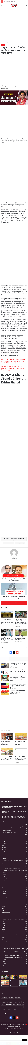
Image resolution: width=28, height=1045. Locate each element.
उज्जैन (3, 904)
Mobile (4, 893)
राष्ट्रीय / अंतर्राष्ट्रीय (5, 931)
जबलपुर (4, 925)
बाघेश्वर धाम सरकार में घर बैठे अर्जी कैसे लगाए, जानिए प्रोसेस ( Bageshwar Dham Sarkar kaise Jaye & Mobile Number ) (13, 361)
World (4, 876)
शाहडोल (4, 959)
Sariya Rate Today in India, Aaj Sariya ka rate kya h (14, 934)
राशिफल (3, 929)
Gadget (4, 891)
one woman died (8, 543)
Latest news (17, 997)
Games (5, 881)
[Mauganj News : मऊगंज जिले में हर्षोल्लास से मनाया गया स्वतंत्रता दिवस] (21, 736)
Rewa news (12, 1006)
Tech (3, 887)
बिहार (3, 914)
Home (3, 42)
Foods (5, 878)
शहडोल (3, 968)
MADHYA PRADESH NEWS (15, 999)
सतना (4, 961)
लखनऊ (3, 937)
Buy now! (22, 1028)
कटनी (3, 910)
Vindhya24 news (17, 1009)
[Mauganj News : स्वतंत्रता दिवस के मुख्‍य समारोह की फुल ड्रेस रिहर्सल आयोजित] (7, 751)
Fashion (4, 851)
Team (12, 1028)
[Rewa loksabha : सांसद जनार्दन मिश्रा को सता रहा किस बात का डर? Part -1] (5, 671)
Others (3, 882)
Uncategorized (5, 897)
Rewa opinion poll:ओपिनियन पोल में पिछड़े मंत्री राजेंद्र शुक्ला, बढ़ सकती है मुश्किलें (18, 685)
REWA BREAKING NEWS (10, 1004)
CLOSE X (24, 1040)
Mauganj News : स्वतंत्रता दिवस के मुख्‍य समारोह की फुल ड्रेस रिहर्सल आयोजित (6, 758)
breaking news (4, 997)
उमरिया (3, 908)
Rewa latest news (20, 1004)
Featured (4, 845)
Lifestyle (4, 849)
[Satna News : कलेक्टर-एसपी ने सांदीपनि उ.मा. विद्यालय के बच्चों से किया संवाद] (23, 987)
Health (4, 856)
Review (3, 885)
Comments (22, 659)
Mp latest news (5, 1002)
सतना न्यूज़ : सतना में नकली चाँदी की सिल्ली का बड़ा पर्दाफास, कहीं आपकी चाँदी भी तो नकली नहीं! (7, 639)
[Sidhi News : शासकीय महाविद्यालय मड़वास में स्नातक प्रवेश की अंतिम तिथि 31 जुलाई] (7, 614)
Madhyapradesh (5, 999)
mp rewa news (17, 1002)
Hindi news (11, 997)
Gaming (4, 836)
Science (4, 874)
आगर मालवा (4, 902)
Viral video (4, 899)
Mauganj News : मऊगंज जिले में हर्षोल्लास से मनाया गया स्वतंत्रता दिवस (20, 743)
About (8, 1028)
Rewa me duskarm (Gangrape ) (11, 955)
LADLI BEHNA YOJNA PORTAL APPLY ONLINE (13, 919)
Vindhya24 (10, 1009)
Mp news (11, 1002)
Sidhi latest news (19, 1006)
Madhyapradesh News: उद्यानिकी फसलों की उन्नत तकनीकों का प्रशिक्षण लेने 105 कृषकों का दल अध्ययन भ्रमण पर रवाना (21, 622)
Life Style (4, 847)
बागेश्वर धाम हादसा (20, 543)
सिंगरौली (4, 963)
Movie (4, 839)
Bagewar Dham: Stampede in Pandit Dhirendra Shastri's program (14, 539)
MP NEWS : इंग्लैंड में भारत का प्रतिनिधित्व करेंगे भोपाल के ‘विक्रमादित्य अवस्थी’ (20, 638)
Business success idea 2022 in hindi (12, 868)
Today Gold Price (7, 830)
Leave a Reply (14, 602)
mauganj (5, 941)
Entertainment (5, 834)
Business (5, 866)
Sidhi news (4, 1009)
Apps (4, 889)
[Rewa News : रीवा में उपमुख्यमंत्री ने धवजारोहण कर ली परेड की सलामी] (7, 736)
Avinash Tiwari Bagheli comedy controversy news (16, 948)
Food (4, 853)
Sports (4, 843)
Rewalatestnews (5, 1006)
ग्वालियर (4, 923)
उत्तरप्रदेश (3, 906)
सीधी (3, 966)
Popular (4, 659)
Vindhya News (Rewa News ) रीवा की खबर (13, 957)
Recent (13, 659)
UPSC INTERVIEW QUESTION (10, 832)
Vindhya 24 (5, 86)
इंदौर (3, 921)
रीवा (3, 946)
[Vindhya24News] (14, 6)
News (3, 863)
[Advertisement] (14, 24)
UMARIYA (5, 944)
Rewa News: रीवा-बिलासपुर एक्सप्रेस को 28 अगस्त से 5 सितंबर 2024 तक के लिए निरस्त (18, 665)
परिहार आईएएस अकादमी (6, 912)
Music (4, 841)
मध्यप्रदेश (7, 42)
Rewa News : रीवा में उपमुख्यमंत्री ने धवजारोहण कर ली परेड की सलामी (6, 743)
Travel (4, 858)
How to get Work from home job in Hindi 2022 (15, 870)
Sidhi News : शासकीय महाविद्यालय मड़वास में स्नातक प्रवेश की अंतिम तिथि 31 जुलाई (7, 621)
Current (3, 824)
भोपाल (11, 42)
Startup (4, 895)
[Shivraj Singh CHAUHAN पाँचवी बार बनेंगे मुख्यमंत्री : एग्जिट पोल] (5, 692)
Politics (4, 872)
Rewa (3, 1004)
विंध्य (2, 939)
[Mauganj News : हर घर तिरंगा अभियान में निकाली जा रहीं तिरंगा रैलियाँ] (23, 982)
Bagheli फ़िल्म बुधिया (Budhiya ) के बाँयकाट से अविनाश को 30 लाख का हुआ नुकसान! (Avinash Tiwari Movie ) (12, 368)
